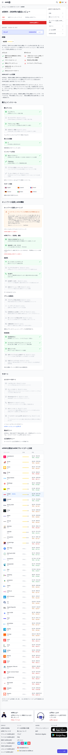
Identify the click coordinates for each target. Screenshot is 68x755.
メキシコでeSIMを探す (8, 749)
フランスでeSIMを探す (8, 734)
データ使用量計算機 (23, 728)
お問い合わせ (54, 720)
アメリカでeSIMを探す (8, 737)
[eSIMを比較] (57, 2)
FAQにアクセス (15, 720)
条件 (36, 731)
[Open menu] (2, 2)
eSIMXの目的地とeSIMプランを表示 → (13, 254)
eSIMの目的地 (5, 728)
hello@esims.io (23, 748)
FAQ (18, 737)
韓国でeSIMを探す (6, 740)
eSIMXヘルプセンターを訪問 (11, 426)
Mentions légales (40, 734)
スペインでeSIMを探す (8, 743)
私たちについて (21, 731)
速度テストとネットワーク (15, 17)
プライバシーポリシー (42, 728)
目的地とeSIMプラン (30, 17)
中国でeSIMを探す (6, 746)
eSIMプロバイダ (6, 731)
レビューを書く (62, 751)
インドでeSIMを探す (7, 752)
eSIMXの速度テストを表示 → (10, 231)
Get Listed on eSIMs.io (25, 751)
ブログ (19, 734)
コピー (40, 32)
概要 (3, 17)
